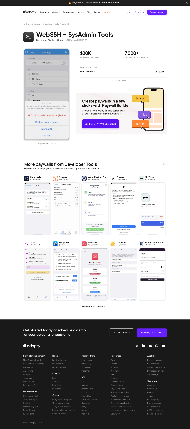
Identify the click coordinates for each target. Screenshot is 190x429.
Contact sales (156, 12)
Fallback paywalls (30, 407)
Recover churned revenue (63, 410)
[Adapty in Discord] (150, 346)
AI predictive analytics (157, 367)
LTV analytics (153, 364)
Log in (127, 12)
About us (151, 385)
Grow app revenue (60, 403)
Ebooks (114, 364)
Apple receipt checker (120, 399)
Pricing (97, 12)
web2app (108, 12)
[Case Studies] (59, 12)
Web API (85, 414)
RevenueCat (86, 360)
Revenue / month (89, 58)
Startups (56, 381)
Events (114, 374)
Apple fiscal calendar (120, 396)
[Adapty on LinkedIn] (143, 346)
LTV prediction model (156, 371)
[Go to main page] (29, 12)
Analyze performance (61, 407)
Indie (54, 378)
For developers (59, 360)
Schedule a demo (152, 332)
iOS (82, 381)
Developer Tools (51, 24)
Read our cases (59, 414)
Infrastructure (30, 392)
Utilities (59, 40)
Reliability (27, 403)
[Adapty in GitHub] (157, 346)
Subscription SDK (30, 396)
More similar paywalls (93, 306)
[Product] (48, 12)
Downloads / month (136, 58)
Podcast (114, 367)
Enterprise (56, 389)
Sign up (138, 12)
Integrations (28, 414)
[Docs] (83, 12)
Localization (28, 381)
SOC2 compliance (155, 410)
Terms (150, 396)
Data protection (154, 403)
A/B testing (28, 371)
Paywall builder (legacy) (33, 364)
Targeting (27, 378)
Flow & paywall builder (33, 360)
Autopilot (27, 374)
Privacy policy (153, 399)
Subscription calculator (121, 403)
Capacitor (85, 403)
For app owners (59, 367)
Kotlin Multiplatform (89, 399)
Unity (83, 407)
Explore (100, 122)
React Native (87, 389)
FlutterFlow (86, 396)
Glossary (114, 378)
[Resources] (74, 12)
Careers (150, 392)
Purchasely (86, 364)
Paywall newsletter (119, 389)
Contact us (152, 389)
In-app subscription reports (123, 410)
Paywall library (117, 385)
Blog (89, 12)
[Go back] (24, 25)
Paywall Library (33, 24)
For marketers (58, 364)
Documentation (117, 381)
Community (115, 414)
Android (84, 385)
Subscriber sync (30, 399)
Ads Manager (153, 374)
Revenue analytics (155, 360)
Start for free (122, 332)
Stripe (84, 410)
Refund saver (29, 410)
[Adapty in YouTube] (163, 346)
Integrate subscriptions (62, 399)
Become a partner (155, 414)
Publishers (56, 385)
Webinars (115, 371)
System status (153, 407)
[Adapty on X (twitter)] (137, 346)
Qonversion (86, 367)
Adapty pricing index (120, 392)
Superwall (85, 371)
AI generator (28, 367)
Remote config (29, 385)
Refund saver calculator (121, 407)
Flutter (84, 392)
